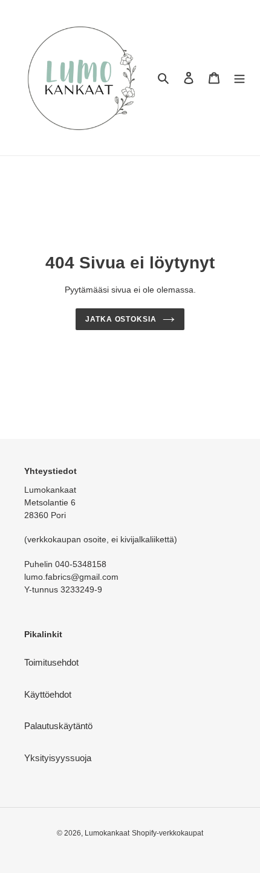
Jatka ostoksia (121, 319)
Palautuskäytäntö (58, 726)
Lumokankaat (107, 833)
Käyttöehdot (47, 694)
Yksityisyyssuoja (57, 758)
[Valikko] (239, 78)
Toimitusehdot (51, 662)
